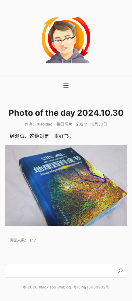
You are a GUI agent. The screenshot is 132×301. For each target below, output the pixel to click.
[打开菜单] (66, 85)
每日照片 (64, 124)
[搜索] (120, 270)
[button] (66, 185)
